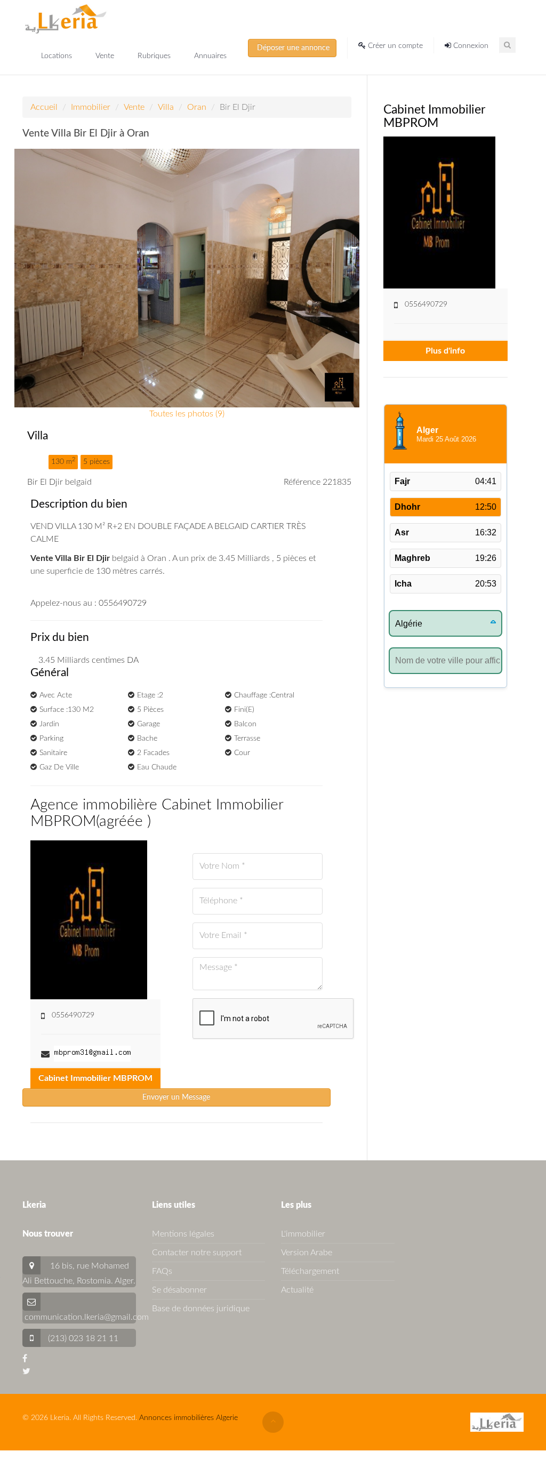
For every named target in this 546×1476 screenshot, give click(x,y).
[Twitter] (26, 1371)
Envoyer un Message (176, 1097)
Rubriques (155, 56)
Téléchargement (310, 1271)
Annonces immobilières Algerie (188, 1418)
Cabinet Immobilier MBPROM (95, 1078)
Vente (105, 56)
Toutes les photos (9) (186, 414)
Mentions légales (183, 1234)
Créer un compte (394, 46)
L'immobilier (303, 1234)
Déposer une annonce (292, 48)
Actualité (297, 1290)
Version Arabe (306, 1252)
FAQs (162, 1271)
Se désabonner (179, 1290)
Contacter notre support (197, 1252)
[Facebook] (24, 1358)
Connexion (469, 46)
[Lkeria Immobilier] (65, 18)
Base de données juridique (201, 1308)
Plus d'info (445, 351)
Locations (57, 56)
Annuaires (210, 56)
